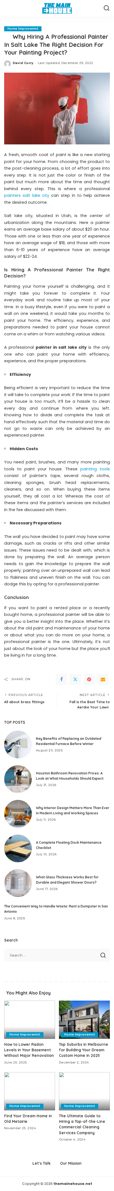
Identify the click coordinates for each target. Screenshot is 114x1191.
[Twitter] (75, 679)
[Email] (102, 679)
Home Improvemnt (22, 28)
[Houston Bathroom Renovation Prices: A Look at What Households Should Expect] (18, 779)
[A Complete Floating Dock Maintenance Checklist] (18, 848)
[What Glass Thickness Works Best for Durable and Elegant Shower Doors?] (18, 883)
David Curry (23, 63)
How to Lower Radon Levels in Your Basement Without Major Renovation (29, 1050)
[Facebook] (61, 679)
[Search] (106, 8)
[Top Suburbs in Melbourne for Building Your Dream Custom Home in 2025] (84, 1020)
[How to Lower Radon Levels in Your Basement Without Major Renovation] (29, 1020)
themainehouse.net (72, 1183)
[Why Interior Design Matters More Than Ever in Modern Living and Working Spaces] (18, 814)
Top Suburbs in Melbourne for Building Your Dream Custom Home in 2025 (83, 1050)
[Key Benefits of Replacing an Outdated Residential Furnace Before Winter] (18, 744)
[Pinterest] (89, 679)
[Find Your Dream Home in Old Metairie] (29, 1091)
